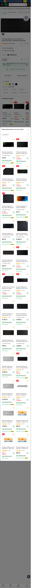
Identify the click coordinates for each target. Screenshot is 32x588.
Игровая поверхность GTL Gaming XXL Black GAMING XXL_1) (8, 234)
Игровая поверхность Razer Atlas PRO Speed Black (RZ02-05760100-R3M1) (8, 207)
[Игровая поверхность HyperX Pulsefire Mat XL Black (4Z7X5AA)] (22, 252)
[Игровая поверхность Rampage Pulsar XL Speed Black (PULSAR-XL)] (8, 252)
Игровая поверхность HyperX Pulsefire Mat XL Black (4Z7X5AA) (22, 261)
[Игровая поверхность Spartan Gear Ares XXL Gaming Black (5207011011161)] (8, 332)
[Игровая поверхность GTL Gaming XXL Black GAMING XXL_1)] (8, 226)
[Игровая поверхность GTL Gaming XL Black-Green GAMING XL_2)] (8, 144)
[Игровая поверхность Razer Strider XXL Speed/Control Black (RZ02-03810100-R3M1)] (8, 306)
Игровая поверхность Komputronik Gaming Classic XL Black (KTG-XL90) (21, 314)
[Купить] (13, 158)
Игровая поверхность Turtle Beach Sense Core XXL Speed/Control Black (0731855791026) (22, 341)
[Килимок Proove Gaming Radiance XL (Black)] (8, 279)
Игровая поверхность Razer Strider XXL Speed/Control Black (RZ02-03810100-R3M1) (8, 314)
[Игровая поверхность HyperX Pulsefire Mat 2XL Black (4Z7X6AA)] (22, 144)
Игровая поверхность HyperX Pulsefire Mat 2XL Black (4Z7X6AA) (21, 153)
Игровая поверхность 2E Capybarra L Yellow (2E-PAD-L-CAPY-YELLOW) (22, 421)
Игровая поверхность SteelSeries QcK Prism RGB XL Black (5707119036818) (21, 288)
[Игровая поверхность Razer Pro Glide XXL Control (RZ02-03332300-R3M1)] (8, 359)
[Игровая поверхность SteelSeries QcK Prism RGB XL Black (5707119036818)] (22, 279)
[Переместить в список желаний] (13, 139)
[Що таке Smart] (12, 163)
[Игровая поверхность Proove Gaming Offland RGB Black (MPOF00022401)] (22, 359)
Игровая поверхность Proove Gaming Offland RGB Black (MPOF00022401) (22, 367)
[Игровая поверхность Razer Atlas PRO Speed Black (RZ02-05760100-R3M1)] (8, 198)
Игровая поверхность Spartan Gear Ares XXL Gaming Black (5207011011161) (8, 341)
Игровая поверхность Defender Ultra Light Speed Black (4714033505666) (21, 180)
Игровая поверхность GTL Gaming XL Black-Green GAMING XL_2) (7, 153)
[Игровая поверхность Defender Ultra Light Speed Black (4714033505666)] (22, 171)
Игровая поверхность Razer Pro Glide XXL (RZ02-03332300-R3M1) (8, 394)
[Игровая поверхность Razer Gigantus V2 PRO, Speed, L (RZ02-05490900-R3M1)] (22, 226)
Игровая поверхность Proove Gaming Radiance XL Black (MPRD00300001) (8, 180)
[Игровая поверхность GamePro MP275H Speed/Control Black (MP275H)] (22, 198)
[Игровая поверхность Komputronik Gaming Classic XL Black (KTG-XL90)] (22, 306)
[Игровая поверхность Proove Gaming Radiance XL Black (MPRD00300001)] (8, 171)
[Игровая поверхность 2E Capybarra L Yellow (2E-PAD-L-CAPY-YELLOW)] (22, 413)
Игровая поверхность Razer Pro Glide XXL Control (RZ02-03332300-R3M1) (7, 367)
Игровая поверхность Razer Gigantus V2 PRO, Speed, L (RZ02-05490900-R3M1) (22, 234)
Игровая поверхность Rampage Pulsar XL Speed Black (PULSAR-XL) (7, 261)
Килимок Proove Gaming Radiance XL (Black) (8, 288)
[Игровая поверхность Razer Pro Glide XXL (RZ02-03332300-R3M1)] (8, 386)
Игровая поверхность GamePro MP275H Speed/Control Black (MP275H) (21, 207)
